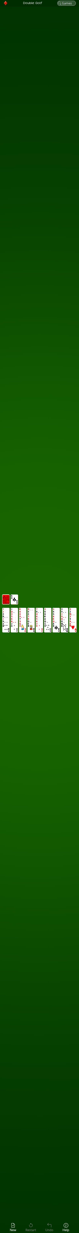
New (13, 1230)
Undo (49, 1230)
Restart (31, 1230)
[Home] (5, 3)
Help (66, 1230)
